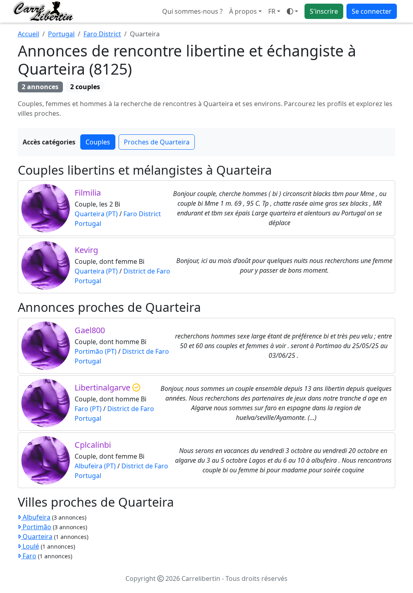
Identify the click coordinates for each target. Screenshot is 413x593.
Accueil (28, 33)
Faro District (102, 33)
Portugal (61, 33)
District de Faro (146, 271)
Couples (98, 142)
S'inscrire (324, 11)
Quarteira (36, 536)
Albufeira (35, 517)
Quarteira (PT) (96, 213)
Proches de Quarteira (157, 142)
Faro (28, 555)
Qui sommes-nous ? (192, 11)
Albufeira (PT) (95, 465)
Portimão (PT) (96, 351)
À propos (243, 11)
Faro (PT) (88, 408)
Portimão (36, 526)
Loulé (30, 546)
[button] (274, 11)
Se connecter (372, 11)
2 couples (85, 86)
